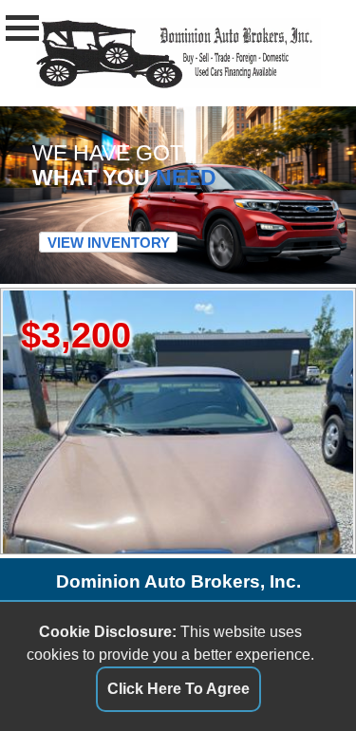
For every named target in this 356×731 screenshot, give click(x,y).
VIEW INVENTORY (108, 242)
